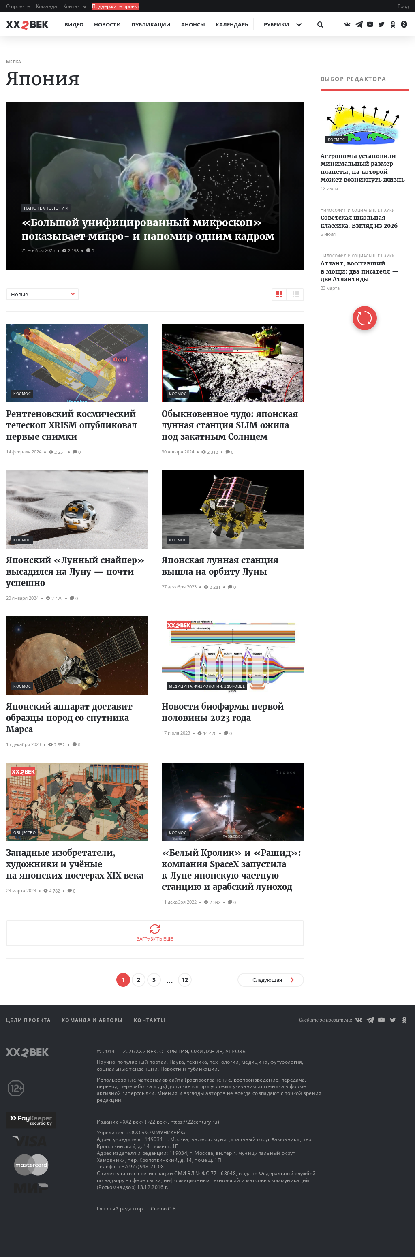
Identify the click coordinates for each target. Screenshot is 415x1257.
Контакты (75, 6)
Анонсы (193, 24)
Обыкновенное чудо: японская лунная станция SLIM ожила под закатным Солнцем (230, 425)
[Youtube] (370, 24)
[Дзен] (404, 24)
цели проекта (29, 1020)
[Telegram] (359, 24)
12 (185, 979)
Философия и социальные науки (358, 210)
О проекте (18, 6)
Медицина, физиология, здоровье (207, 686)
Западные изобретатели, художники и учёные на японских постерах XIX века (74, 864)
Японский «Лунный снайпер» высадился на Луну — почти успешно (75, 571)
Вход (403, 6)
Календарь (232, 24)
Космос (22, 393)
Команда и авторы (93, 1020)
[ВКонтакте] (347, 24)
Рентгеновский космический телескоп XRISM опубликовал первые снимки (71, 425)
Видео (73, 24)
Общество (24, 832)
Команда (47, 6)
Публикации (151, 24)
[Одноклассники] (393, 24)
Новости (107, 24)
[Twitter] (381, 24)
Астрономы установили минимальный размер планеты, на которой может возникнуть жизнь (363, 168)
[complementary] (360, 202)
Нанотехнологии (46, 208)
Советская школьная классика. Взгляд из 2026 (359, 221)
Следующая (267, 979)
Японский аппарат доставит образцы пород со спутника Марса (69, 717)
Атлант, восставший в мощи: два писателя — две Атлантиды (360, 271)
